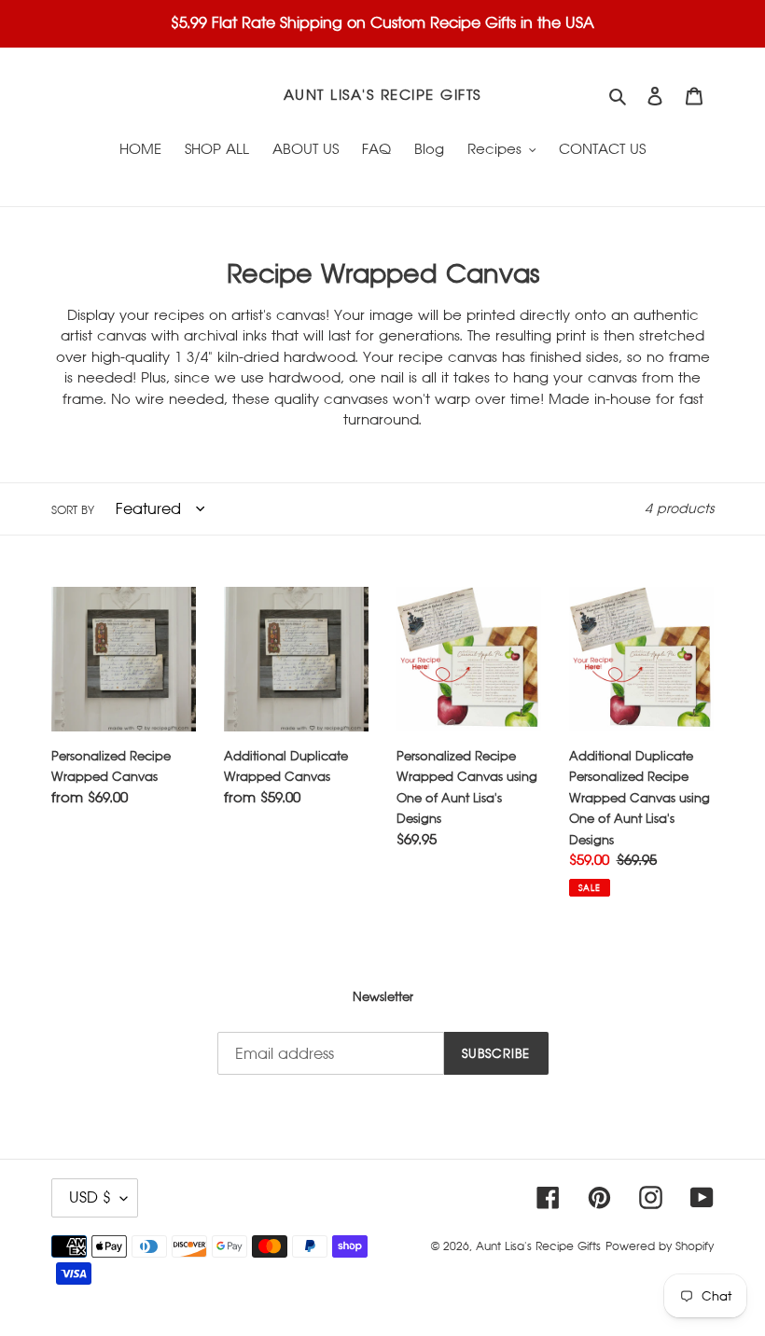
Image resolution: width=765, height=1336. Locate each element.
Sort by (72, 510)
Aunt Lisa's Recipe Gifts (382, 95)
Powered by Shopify (659, 1246)
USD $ (90, 1197)
